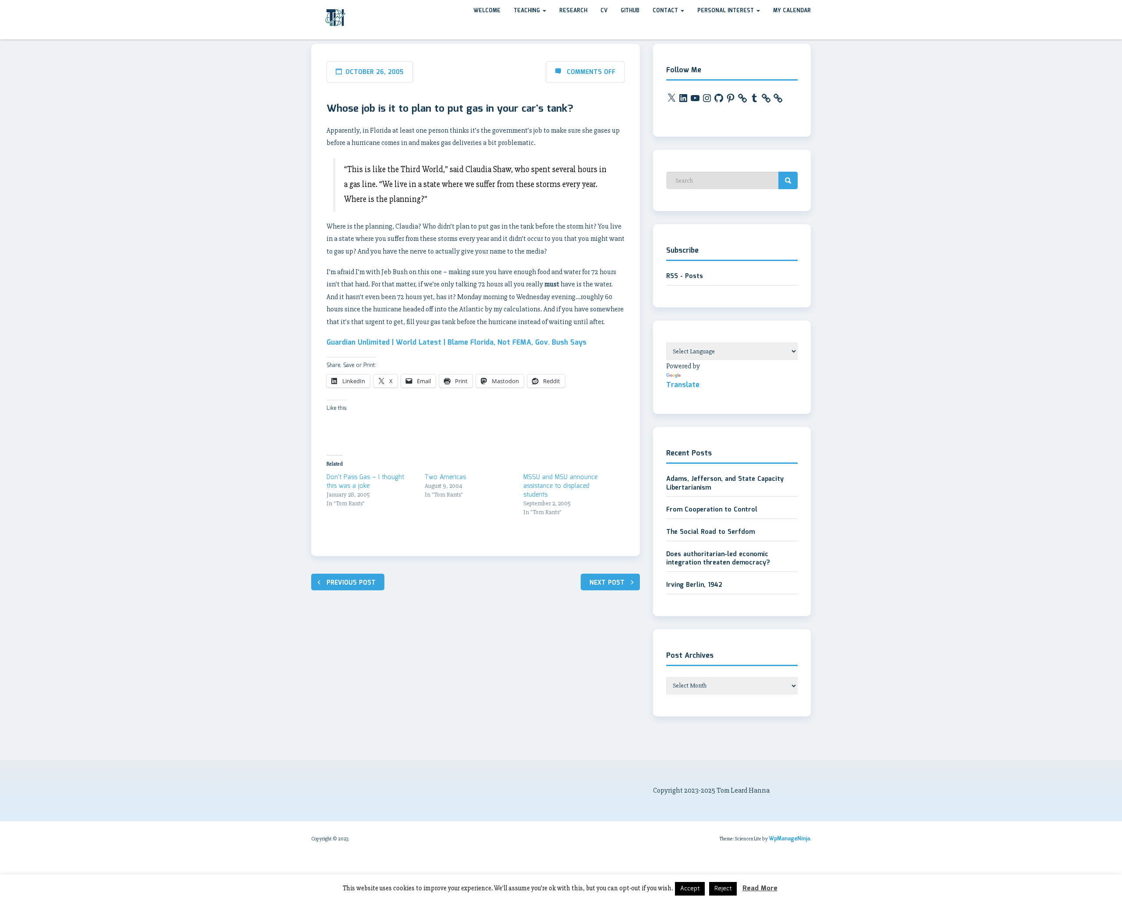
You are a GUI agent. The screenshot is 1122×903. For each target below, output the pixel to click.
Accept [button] (689, 888)
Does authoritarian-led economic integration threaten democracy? (718, 559)
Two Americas (445, 477)
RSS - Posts (684, 276)
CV (603, 11)
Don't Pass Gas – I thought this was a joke (365, 482)
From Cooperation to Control (711, 510)
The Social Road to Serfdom (710, 532)
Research (573, 11)
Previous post (351, 583)
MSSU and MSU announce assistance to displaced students (560, 486)
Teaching (528, 11)
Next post (607, 583)
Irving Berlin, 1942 (694, 585)
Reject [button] (722, 888)
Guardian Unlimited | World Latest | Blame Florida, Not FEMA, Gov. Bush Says (456, 342)
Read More (760, 888)
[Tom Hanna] (311, 8)
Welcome (487, 11)
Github (630, 11)
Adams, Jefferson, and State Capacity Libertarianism (725, 483)
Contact (666, 11)
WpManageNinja (789, 839)
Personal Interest (726, 11)
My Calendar (792, 11)
